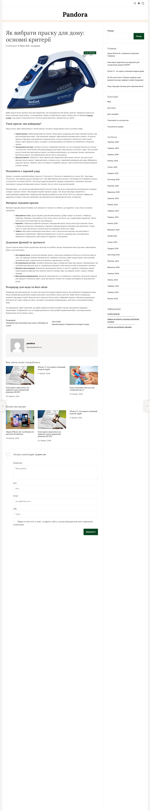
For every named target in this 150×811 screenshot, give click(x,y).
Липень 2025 (112, 205)
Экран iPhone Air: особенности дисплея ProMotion (20, 433)
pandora (37, 46)
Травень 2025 (113, 217)
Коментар (17, 463)
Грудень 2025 (112, 173)
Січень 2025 (112, 242)
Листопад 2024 (113, 255)
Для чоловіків (112, 114)
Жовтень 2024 (113, 261)
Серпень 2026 (113, 142)
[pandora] (17, 345)
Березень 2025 (113, 230)
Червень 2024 (113, 286)
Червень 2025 (113, 211)
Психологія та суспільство (118, 120)
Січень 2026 (112, 167)
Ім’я (15, 483)
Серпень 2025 (113, 198)
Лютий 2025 (112, 236)
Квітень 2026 (112, 161)
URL (15, 509)
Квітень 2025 (112, 223)
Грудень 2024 (112, 248)
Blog (109, 102)
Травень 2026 (113, 154)
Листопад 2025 (113, 179)
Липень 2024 (112, 280)
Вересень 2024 (113, 267)
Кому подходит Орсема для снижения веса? (82, 388)
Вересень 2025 (113, 192)
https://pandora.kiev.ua (34, 347)
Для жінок (111, 108)
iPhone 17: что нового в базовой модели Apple (51, 368)
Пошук (110, 31)
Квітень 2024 (112, 298)
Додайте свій (40, 454)
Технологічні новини (115, 127)
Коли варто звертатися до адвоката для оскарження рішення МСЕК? (17, 389)
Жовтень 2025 (113, 186)
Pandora (75, 14)
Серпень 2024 (113, 273)
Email (15, 496)
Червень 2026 (113, 148)
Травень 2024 (113, 292)
